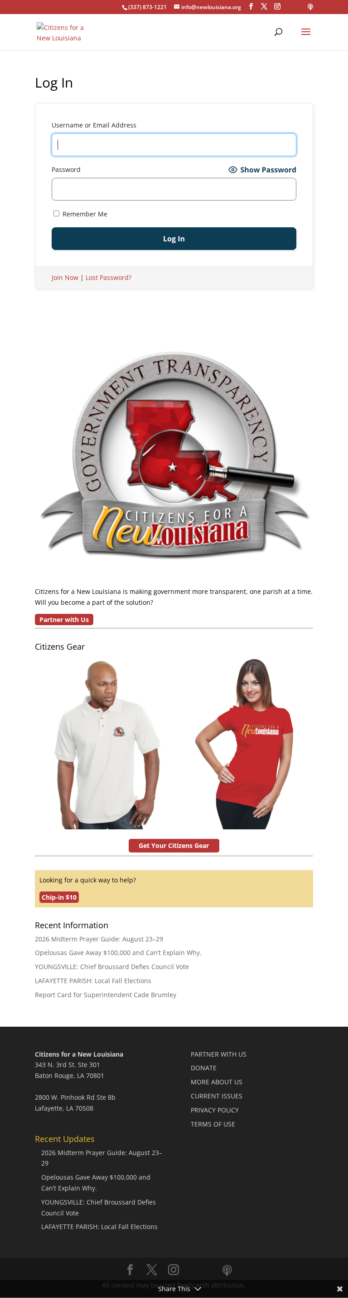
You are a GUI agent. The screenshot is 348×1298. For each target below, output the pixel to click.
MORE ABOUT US (216, 1082)
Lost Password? (108, 277)
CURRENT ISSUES (216, 1096)
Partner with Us (64, 619)
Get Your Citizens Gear (174, 845)
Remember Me (84, 214)
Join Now (65, 277)
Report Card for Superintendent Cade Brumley (105, 994)
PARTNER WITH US (218, 1054)
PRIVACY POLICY (215, 1110)
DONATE (204, 1067)
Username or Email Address (94, 125)
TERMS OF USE (213, 1124)
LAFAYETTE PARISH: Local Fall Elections (93, 980)
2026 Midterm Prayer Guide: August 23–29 (99, 939)
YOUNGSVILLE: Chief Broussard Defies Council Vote (112, 966)
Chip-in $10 (59, 897)
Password (66, 169)
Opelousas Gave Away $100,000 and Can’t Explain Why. (118, 952)
